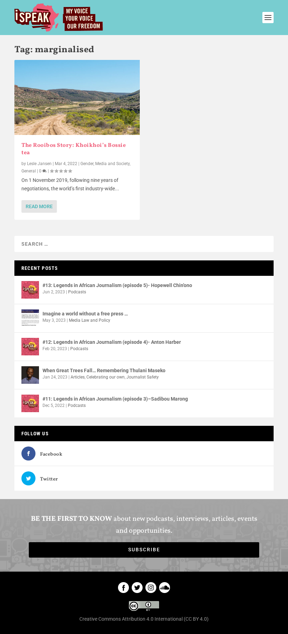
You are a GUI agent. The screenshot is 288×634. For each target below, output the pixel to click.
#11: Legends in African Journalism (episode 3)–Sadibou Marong (115, 399)
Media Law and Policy (89, 320)
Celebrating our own (105, 377)
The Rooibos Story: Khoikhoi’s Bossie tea (73, 149)
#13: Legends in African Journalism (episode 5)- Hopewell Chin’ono (117, 285)
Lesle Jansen (39, 163)
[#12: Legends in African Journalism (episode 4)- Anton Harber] (30, 346)
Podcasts (77, 291)
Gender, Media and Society (105, 163)
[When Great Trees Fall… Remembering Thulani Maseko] (30, 375)
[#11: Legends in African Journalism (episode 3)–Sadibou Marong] (30, 403)
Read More (39, 206)
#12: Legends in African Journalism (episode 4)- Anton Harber (111, 342)
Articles (78, 377)
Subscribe (144, 549)
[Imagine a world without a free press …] (30, 318)
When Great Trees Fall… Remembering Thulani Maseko (103, 370)
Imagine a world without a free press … (85, 313)
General (28, 171)
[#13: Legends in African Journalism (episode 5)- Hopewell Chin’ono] (30, 290)
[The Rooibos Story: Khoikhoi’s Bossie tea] (77, 97)
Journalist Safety (142, 377)
